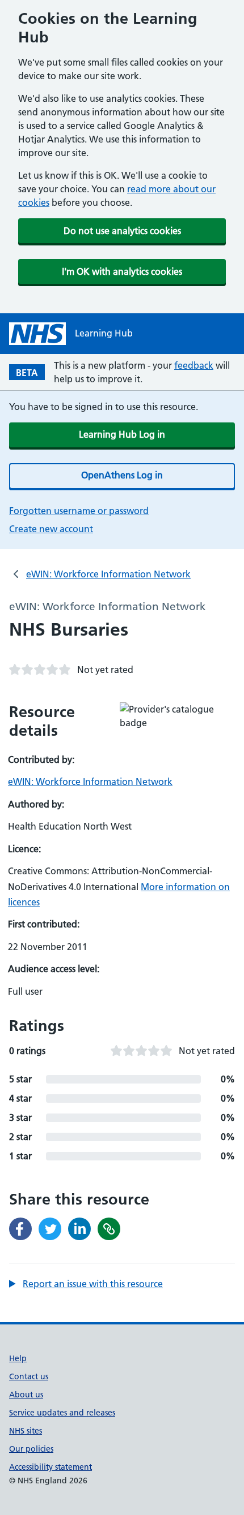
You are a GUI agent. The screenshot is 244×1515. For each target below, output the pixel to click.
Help (18, 1358)
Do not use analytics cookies (122, 230)
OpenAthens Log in (122, 475)
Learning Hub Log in (122, 434)
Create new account (51, 528)
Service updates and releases (62, 1413)
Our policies (31, 1449)
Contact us (28, 1376)
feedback (193, 365)
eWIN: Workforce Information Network (108, 574)
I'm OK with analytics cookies (122, 271)
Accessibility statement (50, 1467)
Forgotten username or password (79, 510)
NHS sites (25, 1431)
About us (26, 1394)
